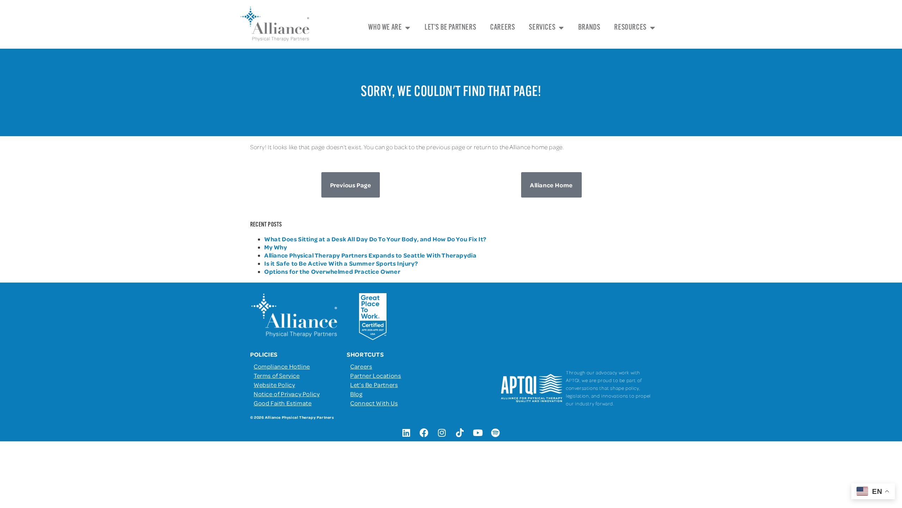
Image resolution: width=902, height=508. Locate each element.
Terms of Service (277, 375)
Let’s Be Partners (450, 28)
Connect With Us (374, 403)
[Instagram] (442, 432)
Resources (630, 28)
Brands (589, 28)
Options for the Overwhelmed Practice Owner (332, 271)
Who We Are (385, 28)
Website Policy (274, 384)
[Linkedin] (406, 432)
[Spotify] (496, 432)
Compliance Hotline (282, 366)
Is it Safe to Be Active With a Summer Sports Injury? (341, 263)
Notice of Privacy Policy (287, 394)
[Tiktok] (460, 432)
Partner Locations (375, 375)
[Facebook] (424, 432)
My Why (275, 247)
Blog (356, 394)
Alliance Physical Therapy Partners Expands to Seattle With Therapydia (370, 255)
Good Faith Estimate (282, 403)
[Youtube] (478, 432)
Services (542, 28)
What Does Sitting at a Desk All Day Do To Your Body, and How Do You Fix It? (375, 239)
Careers (502, 28)
